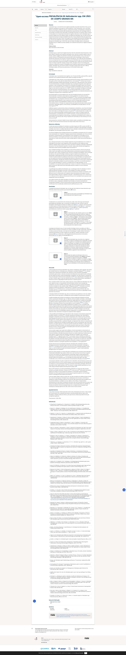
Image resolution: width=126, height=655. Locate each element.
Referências (37, 34)
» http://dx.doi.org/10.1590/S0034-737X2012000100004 (70, 499)
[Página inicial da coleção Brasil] (36, 640)
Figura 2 (56, 234)
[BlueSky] (41, 642)
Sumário (36, 9)
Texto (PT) (71, 9)
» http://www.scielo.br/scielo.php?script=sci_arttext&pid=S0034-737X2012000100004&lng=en (70, 498)
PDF (77, 9)
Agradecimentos (38, 32)
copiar (81, 12)
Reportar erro (124, 233)
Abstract (36, 27)
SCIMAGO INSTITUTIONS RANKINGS (66, 21)
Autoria (55, 21)
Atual (46, 9)
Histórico (36, 39)
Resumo (63, 9)
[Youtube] (46, 642)
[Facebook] (45, 642)
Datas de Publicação (38, 37)
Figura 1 (77, 204)
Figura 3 (70, 235)
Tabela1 (74, 189)
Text (36, 30)
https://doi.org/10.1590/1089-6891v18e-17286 (70, 12)
